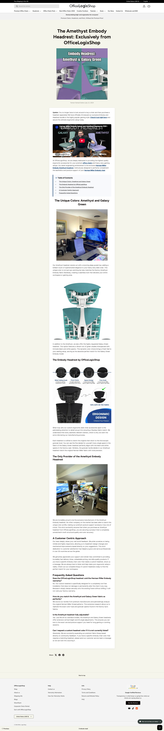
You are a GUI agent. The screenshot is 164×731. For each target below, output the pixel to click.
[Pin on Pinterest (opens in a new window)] (63, 655)
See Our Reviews (133, 703)
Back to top (82, 675)
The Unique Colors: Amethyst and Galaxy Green (74, 181)
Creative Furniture (82, 11)
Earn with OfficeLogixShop (22, 709)
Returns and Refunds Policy (90, 696)
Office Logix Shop (22, 724)
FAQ (83, 699)
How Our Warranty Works (56, 696)
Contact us (51, 689)
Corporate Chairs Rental (21, 706)
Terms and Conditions (88, 692)
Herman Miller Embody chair (94, 170)
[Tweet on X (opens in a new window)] (56, 655)
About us (17, 692)
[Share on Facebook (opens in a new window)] (59, 655)
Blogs (16, 699)
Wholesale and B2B (131, 11)
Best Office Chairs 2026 (67, 11)
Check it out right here (98, 117)
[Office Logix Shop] (82, 6)
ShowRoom (17, 703)
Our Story (111, 11)
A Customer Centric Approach (69, 190)
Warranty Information (55, 692)
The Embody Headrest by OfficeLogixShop (73, 184)
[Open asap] (159, 727)
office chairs (87, 163)
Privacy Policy (86, 689)
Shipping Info (18, 696)
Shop (15, 689)
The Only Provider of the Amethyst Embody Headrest (76, 187)
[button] (149, 6)
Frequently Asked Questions (68, 193)
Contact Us (119, 11)
